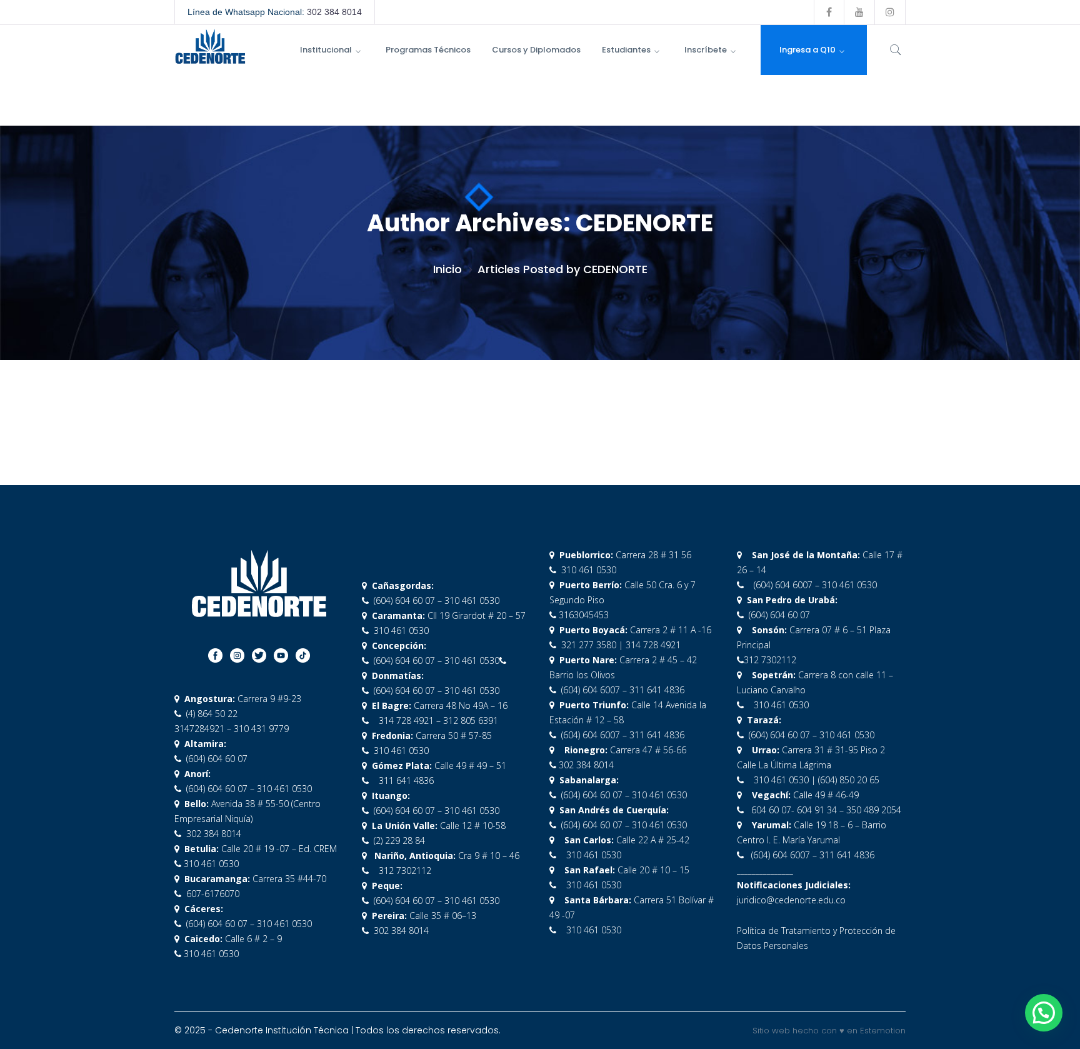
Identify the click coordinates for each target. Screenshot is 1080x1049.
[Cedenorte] (210, 45)
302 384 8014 (334, 12)
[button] (1043, 1012)
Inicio (447, 269)
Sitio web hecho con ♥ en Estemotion (829, 1030)
